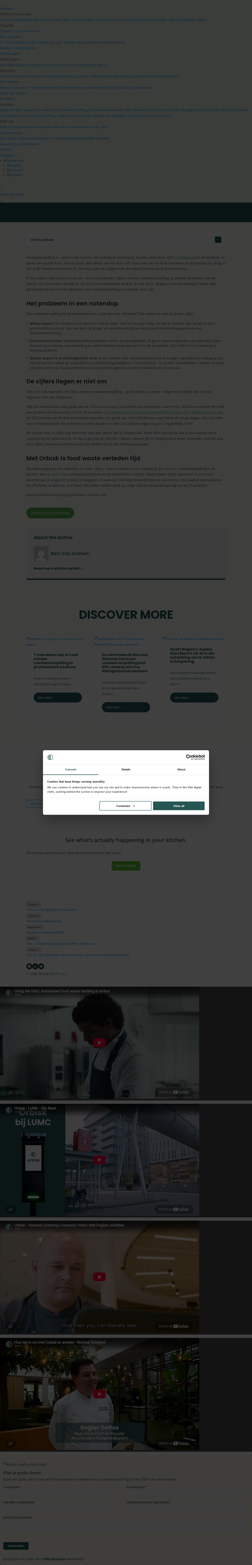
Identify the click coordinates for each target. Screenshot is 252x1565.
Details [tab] (126, 769)
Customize (123, 805)
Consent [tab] (70, 769)
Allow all (178, 805)
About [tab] (181, 769)
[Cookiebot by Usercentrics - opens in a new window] (189, 757)
